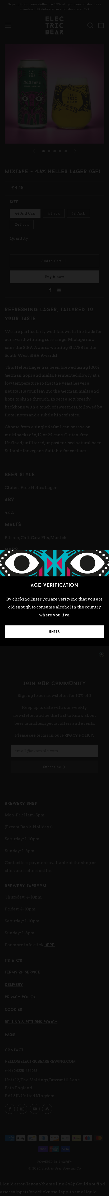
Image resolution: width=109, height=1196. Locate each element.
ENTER (54, 631)
